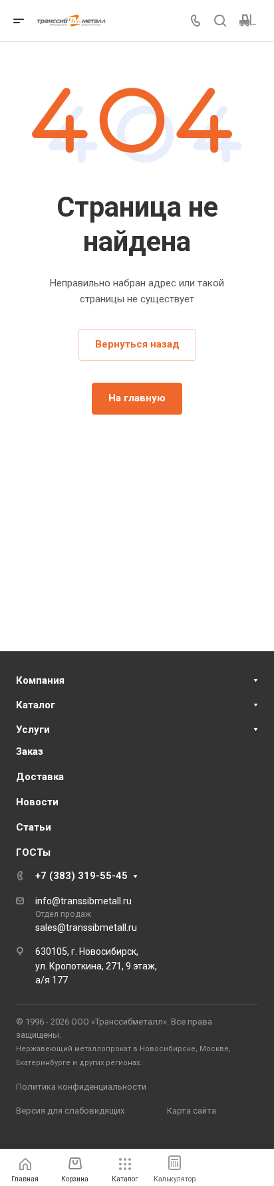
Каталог (35, 705)
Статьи (33, 827)
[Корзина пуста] (247, 21)
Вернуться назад (137, 344)
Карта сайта (191, 1111)
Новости (37, 802)
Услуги (33, 730)
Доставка (40, 777)
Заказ (29, 751)
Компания (40, 680)
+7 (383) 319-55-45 (81, 876)
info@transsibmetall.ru (83, 901)
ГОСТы (33, 852)
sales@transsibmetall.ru (86, 927)
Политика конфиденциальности (81, 1087)
